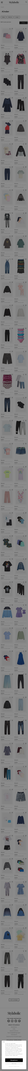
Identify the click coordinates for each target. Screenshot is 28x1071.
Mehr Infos (14, 1063)
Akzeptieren (14, 1060)
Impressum (11, 1066)
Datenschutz (16, 1066)
